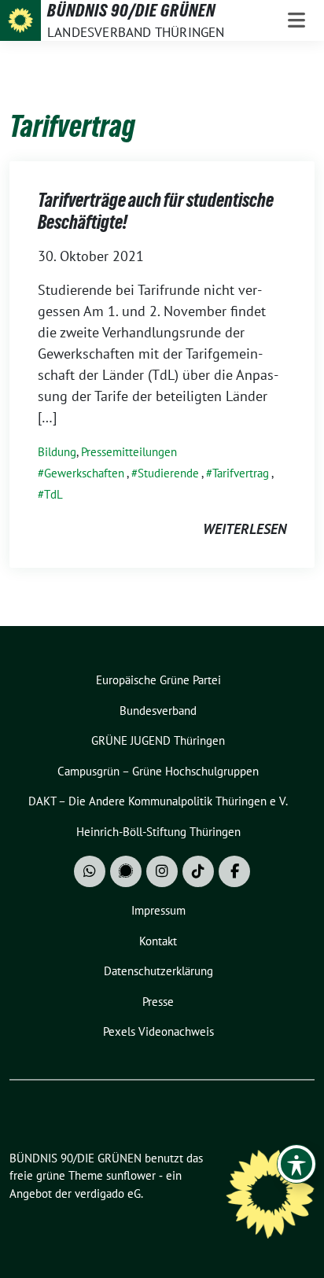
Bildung (57, 451)
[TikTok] (198, 871)
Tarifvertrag (240, 473)
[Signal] (126, 871)
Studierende (168, 473)
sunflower (131, 1175)
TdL (53, 494)
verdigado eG (108, 1193)
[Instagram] (162, 871)
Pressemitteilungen (129, 451)
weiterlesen (244, 529)
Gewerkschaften (84, 473)
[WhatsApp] (89, 871)
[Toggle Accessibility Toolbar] (296, 1164)
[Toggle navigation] (296, 20)
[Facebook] (234, 871)
